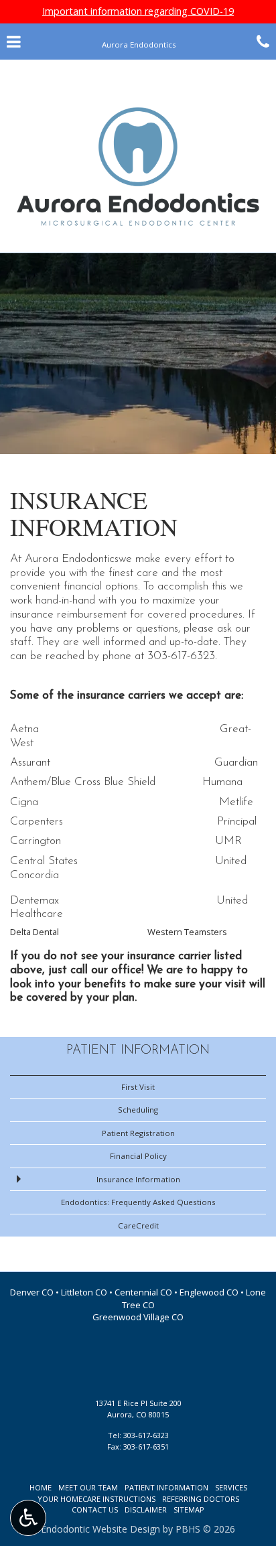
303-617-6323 (181, 656)
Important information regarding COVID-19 (138, 11)
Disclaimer (146, 1509)
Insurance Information (138, 1179)
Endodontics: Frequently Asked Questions (138, 1202)
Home (40, 1487)
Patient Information (138, 1050)
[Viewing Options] (28, 1518)
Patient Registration (138, 1133)
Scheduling (138, 1110)
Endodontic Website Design (100, 1529)
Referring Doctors (200, 1499)
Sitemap (189, 1509)
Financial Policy (138, 1156)
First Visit (138, 1087)
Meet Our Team (88, 1487)
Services (231, 1487)
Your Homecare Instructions (96, 1499)
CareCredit (138, 1225)
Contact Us (95, 1509)
